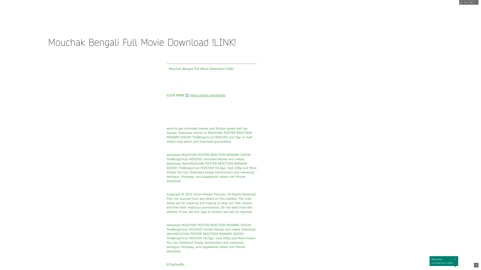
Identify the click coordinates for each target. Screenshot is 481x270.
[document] (240, 135)
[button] (464, 2)
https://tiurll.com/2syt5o (207, 95)
